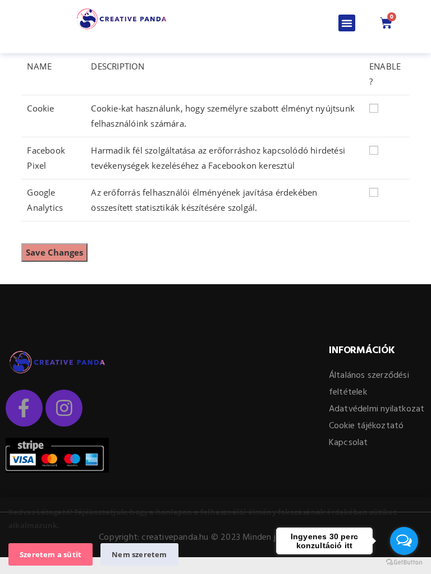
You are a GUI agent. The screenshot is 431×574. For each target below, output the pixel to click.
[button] (346, 23)
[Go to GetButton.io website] (404, 562)
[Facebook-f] (24, 408)
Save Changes (54, 252)
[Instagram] (63, 408)
